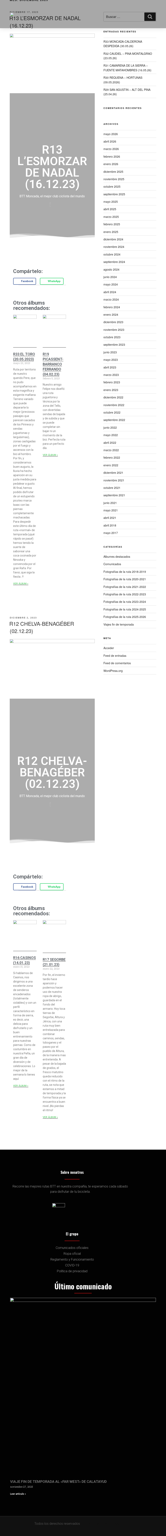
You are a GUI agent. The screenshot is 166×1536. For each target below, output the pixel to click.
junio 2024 (110, 277)
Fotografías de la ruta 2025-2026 (124, 617)
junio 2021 (110, 503)
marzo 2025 (111, 217)
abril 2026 (109, 141)
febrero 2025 (111, 224)
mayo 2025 (110, 202)
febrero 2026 (111, 156)
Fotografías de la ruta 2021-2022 (124, 587)
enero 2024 (110, 314)
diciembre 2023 (113, 322)
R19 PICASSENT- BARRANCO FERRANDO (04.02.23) (53, 364)
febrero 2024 (111, 307)
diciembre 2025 (113, 172)
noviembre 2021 (113, 480)
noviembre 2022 (113, 405)
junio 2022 (110, 427)
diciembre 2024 (113, 239)
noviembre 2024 (113, 247)
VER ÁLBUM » (20, 583)
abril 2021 (109, 518)
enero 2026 (110, 164)
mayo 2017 (110, 533)
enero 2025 (110, 232)
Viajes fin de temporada (118, 624)
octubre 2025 (111, 186)
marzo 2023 (111, 375)
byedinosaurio (113, 1524)
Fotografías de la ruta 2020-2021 (124, 579)
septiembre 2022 (114, 420)
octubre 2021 (111, 488)
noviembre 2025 (113, 179)
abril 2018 (109, 525)
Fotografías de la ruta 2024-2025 (124, 609)
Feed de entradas (114, 656)
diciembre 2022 (113, 397)
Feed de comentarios (117, 663)
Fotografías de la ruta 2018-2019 (124, 572)
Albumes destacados (116, 556)
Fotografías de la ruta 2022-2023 (124, 594)
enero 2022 (110, 465)
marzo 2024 (111, 299)
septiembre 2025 (114, 194)
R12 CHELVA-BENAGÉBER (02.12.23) (41, 627)
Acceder (108, 648)
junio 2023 (110, 352)
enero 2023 (110, 390)
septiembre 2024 (114, 262)
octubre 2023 (111, 337)
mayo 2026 (110, 134)
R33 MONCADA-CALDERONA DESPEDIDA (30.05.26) (122, 43)
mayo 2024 (110, 284)
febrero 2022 (111, 457)
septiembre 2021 (114, 495)
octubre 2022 (111, 412)
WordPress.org (113, 671)
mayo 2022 (110, 435)
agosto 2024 (111, 269)
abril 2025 (109, 209)
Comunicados (112, 564)
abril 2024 (109, 292)
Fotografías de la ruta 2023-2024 (124, 602)
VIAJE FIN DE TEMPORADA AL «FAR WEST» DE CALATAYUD (58, 1481)
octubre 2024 (111, 254)
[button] (108, 14)
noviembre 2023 (113, 330)
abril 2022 (109, 443)
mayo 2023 (110, 360)
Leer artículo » (18, 1494)
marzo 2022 (111, 450)
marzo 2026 (111, 149)
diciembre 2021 (113, 473)
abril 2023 (109, 367)
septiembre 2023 (114, 344)
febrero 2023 (111, 382)
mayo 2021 (110, 510)
